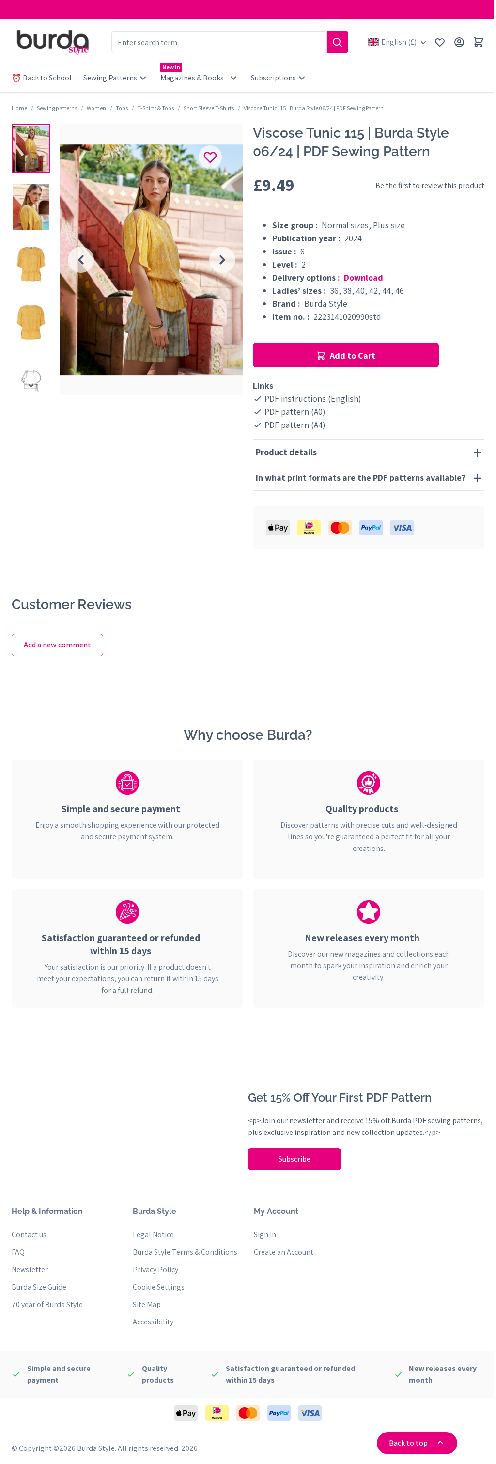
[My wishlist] (440, 42)
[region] (31, 259)
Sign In (261, 1234)
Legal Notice (151, 1234)
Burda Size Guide (39, 1287)
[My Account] (459, 42)
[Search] (337, 42)
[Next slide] (222, 260)
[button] (31, 148)
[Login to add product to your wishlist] (210, 157)
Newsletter (30, 1269)
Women (96, 107)
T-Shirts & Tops (156, 107)
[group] (151, 259)
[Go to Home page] (53, 42)
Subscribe (291, 1159)
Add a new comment (57, 645)
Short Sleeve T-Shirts (209, 107)
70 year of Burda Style (47, 1304)
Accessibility (151, 1322)
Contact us (29, 1234)
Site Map (145, 1304)
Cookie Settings (157, 1287)
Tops (122, 107)
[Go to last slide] (81, 260)
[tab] (126, 809)
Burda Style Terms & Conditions (183, 1252)
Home (19, 107)
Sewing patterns (57, 107)
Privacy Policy (153, 1269)
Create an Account (280, 1252)
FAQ (18, 1252)
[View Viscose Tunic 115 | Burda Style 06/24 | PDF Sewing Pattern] (31, 148)
